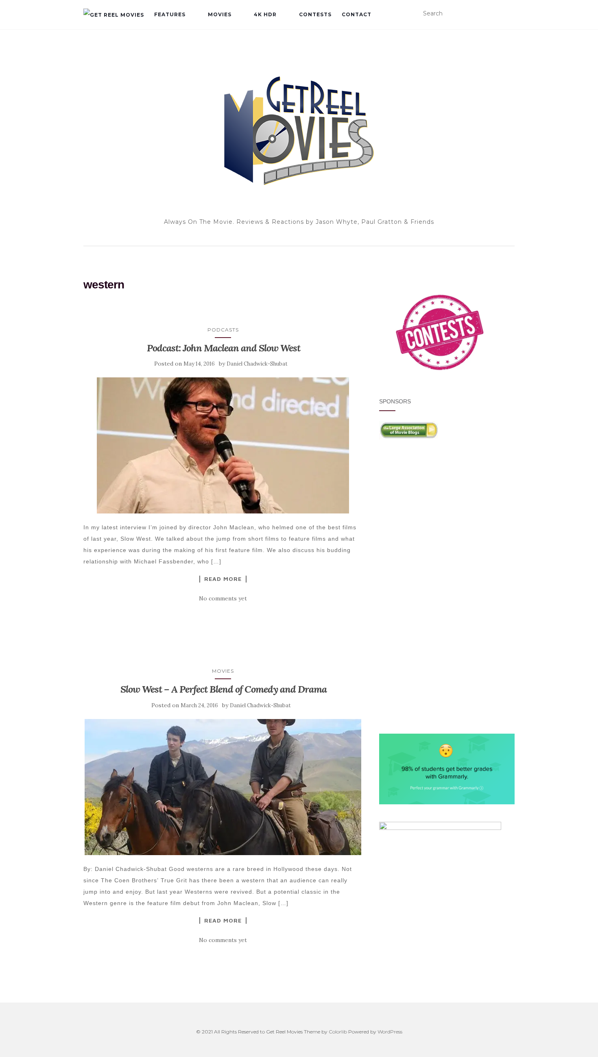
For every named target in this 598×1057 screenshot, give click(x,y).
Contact (356, 14)
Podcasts (223, 330)
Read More (223, 579)
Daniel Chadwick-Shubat (257, 363)
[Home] (113, 14)
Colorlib (338, 1032)
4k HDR (265, 14)
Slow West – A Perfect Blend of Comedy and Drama (223, 689)
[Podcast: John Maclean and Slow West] (223, 445)
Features (170, 14)
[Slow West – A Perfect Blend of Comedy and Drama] (223, 787)
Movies (219, 14)
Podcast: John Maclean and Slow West (223, 348)
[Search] (509, 14)
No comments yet (223, 598)
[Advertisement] (447, 519)
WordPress (390, 1032)
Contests (315, 14)
